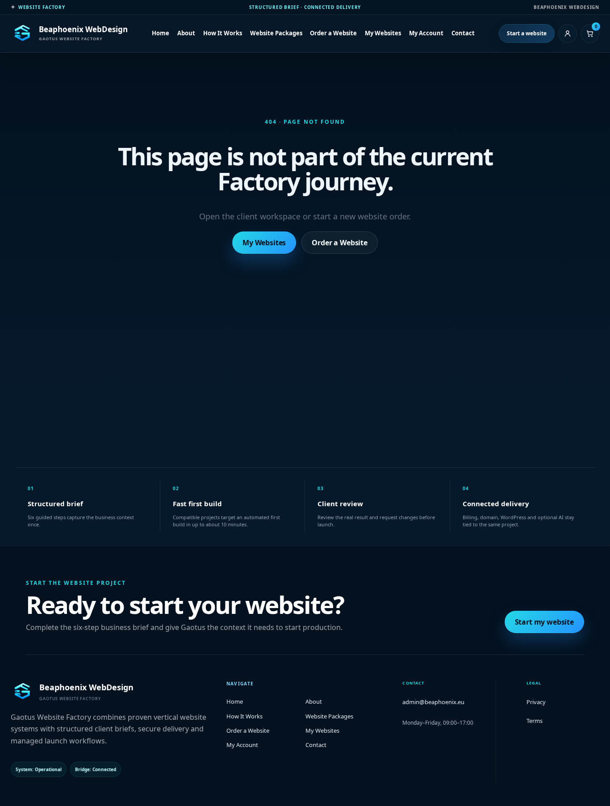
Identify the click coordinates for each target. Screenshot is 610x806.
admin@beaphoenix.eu (433, 702)
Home (160, 33)
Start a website (527, 33)
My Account (426, 33)
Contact (463, 33)
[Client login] (567, 33)
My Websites (383, 33)
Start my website (544, 622)
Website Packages (276, 33)
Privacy (536, 702)
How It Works (222, 33)
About (186, 33)
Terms (534, 721)
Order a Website (333, 33)
